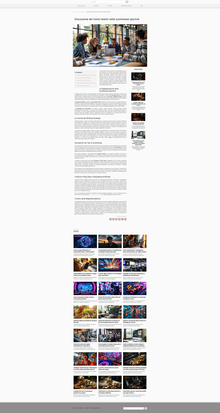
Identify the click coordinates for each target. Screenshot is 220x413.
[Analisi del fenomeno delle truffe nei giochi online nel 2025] (110, 288)
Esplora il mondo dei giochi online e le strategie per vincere (134, 321)
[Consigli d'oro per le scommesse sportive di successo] (85, 382)
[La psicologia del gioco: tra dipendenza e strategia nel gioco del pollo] (110, 241)
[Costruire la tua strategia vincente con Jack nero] (138, 117)
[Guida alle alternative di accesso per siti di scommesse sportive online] (110, 311)
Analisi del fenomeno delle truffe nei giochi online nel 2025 (109, 298)
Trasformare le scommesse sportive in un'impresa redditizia (109, 392)
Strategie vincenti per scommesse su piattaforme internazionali (134, 274)
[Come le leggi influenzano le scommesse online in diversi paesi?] (85, 241)
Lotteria (109, 5)
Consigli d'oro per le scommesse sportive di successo (83, 392)
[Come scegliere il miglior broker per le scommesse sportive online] (110, 335)
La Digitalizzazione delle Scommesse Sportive (86, 75)
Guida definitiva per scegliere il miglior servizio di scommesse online (85, 274)
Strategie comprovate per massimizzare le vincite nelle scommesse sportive (85, 368)
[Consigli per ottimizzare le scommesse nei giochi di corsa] (134, 288)
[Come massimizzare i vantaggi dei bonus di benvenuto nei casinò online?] (134, 241)
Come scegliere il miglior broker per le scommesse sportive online (109, 345)
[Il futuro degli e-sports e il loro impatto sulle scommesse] (110, 264)
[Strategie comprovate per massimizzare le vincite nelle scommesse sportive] (85, 358)
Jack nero (96, 5)
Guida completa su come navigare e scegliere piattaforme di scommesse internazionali (138, 142)
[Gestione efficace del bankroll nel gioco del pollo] (85, 311)
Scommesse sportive (126, 5)
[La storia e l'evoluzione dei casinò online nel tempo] (110, 358)
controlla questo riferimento (95, 194)
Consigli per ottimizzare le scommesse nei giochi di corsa (134, 298)
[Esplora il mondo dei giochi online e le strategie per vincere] (134, 311)
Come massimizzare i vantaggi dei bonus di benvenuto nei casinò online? (134, 251)
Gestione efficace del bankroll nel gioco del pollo (85, 321)
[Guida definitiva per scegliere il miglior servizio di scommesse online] (85, 264)
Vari (142, 5)
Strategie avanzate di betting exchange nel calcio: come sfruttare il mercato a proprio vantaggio (134, 369)
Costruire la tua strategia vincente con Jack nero (138, 123)
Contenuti (79, 72)
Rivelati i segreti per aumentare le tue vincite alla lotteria (138, 104)
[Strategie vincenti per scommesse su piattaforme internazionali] (134, 264)
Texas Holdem (81, 5)
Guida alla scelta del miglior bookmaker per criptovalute (82, 345)
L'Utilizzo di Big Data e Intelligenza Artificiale (86, 83)
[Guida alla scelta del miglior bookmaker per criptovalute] (85, 335)
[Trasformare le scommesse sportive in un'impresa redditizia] (110, 382)
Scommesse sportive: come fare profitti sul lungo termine (138, 83)
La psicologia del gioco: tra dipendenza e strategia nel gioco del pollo (109, 251)
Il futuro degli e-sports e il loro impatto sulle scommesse (110, 274)
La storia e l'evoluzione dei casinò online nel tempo (108, 368)
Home (74, 11)
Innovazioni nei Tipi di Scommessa (84, 80)
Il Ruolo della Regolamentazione (83, 85)
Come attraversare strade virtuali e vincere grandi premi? (84, 298)
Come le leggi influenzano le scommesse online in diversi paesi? (84, 251)
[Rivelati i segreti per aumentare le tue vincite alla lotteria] (138, 97)
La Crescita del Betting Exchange (83, 77)
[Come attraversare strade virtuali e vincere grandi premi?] (85, 288)
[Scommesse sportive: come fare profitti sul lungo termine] (138, 76)
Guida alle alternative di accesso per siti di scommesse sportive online (109, 321)
